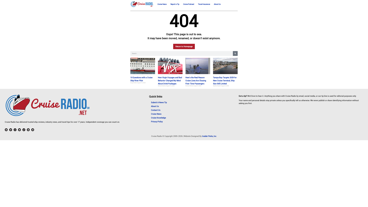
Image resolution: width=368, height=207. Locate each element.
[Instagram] (15, 129)
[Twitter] (10, 129)
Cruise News (162, 4)
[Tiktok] (23, 129)
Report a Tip (174, 4)
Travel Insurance (204, 4)
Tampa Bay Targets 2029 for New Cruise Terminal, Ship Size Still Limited (225, 80)
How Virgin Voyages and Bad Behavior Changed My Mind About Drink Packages (170, 80)
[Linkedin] (32, 129)
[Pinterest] (28, 129)
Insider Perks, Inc (209, 136)
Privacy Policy (157, 121)
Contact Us (155, 110)
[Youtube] (19, 129)
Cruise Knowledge (158, 118)
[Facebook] (6, 129)
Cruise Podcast (188, 4)
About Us (217, 4)
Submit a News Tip (159, 102)
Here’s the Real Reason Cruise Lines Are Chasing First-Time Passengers (195, 80)
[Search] (235, 53)
